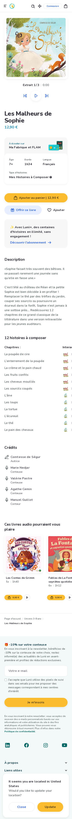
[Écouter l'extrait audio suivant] (46, 96)
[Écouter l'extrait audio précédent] (25, 96)
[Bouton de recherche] (32, 6)
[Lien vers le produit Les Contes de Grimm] (23, 554)
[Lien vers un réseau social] (7, 745)
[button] (39, 6)
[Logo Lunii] (12, 6)
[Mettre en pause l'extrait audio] (36, 95)
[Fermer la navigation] (5, 6)
